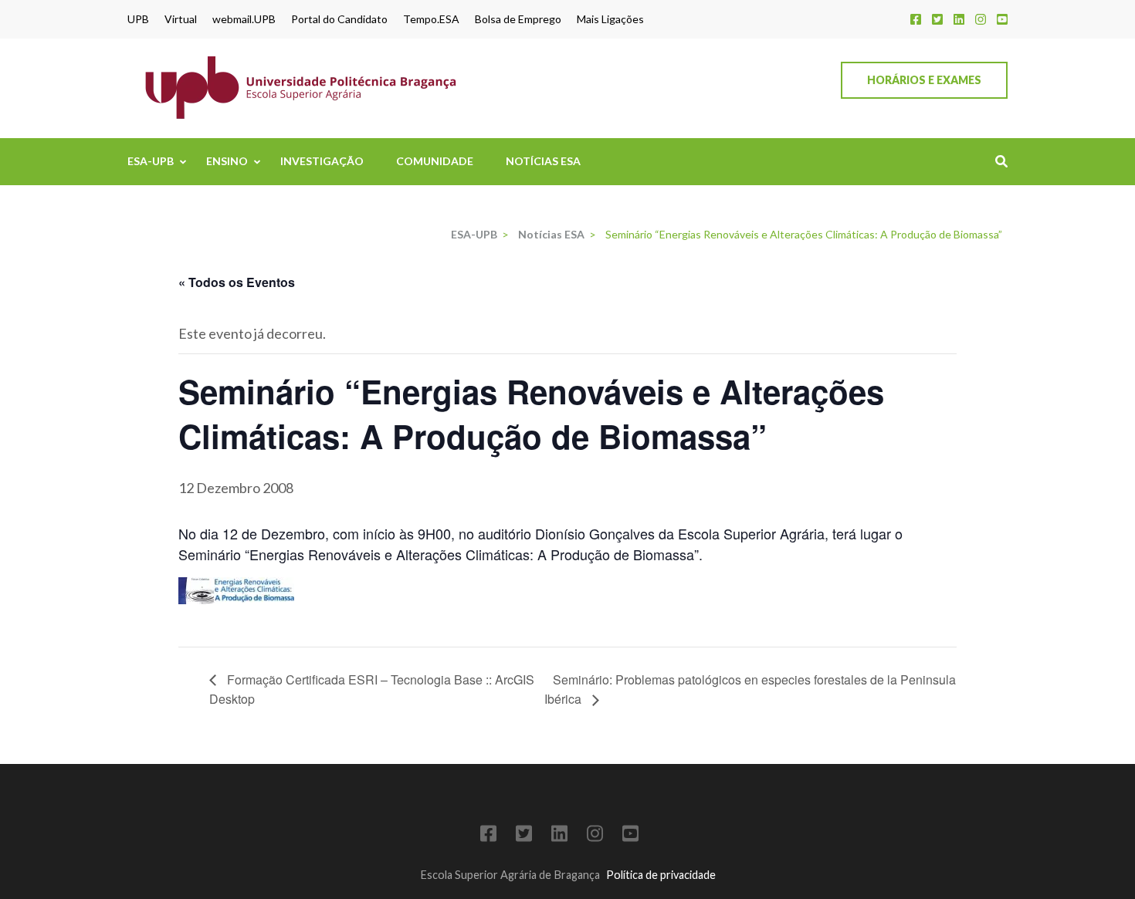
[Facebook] (915, 19)
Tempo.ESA (431, 19)
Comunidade (434, 160)
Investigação (322, 160)
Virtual (180, 19)
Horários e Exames (924, 79)
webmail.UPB (244, 19)
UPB (138, 19)
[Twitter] (937, 19)
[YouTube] (1002, 19)
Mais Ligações (610, 19)
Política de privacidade (661, 874)
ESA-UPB (150, 160)
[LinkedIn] (959, 19)
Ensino (227, 160)
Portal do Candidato (339, 19)
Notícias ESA (543, 160)
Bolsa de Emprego (518, 19)
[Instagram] (980, 19)
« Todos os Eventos (236, 282)
